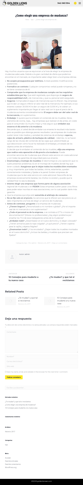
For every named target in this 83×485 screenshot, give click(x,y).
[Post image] (10, 301)
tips (25, 243)
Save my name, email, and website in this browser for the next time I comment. (37, 372)
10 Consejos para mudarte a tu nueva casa (66, 301)
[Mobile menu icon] (80, 3)
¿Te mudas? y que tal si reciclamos (28, 299)
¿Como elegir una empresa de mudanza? (20, 405)
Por (32, 243)
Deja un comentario (59, 243)
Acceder (8, 458)
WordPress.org (10, 467)
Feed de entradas (11, 461)
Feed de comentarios (13, 464)
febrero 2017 (10, 431)
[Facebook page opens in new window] (75, 3)
